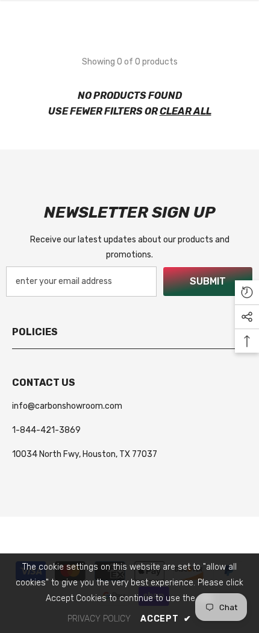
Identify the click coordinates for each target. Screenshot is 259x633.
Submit (208, 281)
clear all (185, 111)
